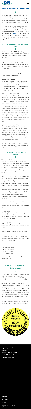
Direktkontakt (16, 33)
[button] (2, 406)
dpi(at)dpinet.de (9, 357)
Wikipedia (19, 103)
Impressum (4, 396)
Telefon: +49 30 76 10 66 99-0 (10, 352)
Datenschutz (5, 399)
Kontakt (4, 402)
